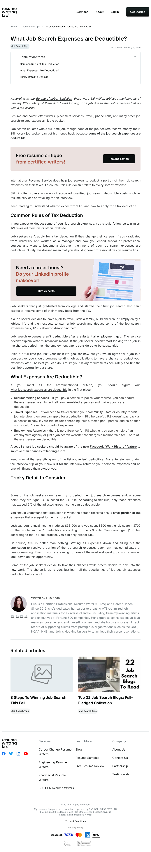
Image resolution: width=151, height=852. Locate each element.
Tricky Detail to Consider (34, 76)
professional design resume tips (116, 250)
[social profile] (17, 616)
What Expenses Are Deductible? (39, 70)
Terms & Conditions (75, 821)
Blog (79, 749)
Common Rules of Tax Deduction (39, 64)
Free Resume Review (90, 766)
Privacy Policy (75, 827)
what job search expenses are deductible (38, 389)
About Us (118, 749)
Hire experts (46, 291)
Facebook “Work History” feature (113, 446)
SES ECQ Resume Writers (56, 788)
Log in (115, 12)
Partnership (120, 766)
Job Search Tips (31, 26)
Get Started (137, 12)
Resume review (119, 159)
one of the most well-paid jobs (97, 552)
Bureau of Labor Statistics (54, 98)
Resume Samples (87, 758)
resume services (21, 198)
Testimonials (120, 774)
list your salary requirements (88, 363)
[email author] (12, 616)
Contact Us (120, 758)
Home (13, 26)
